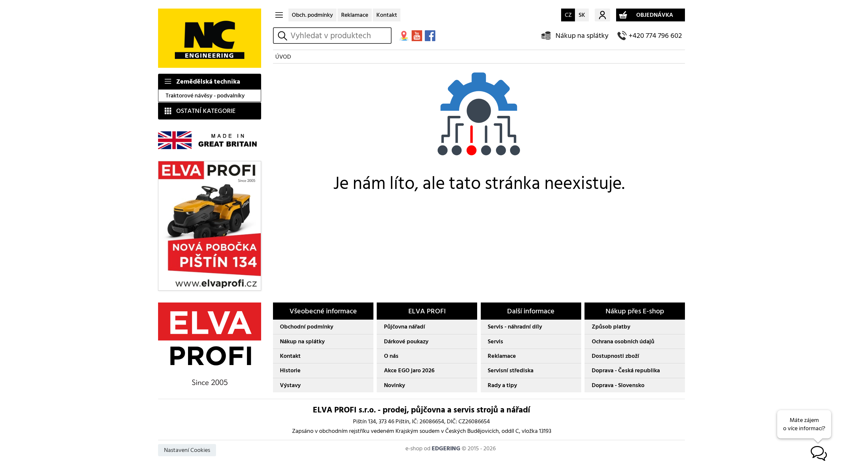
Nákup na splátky (582, 35)
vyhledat (283, 35)
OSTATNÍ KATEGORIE (205, 111)
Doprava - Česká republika (626, 370)
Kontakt (386, 15)
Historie (290, 370)
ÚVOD (283, 57)
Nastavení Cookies (187, 450)
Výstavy (290, 385)
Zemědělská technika (208, 81)
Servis (495, 341)
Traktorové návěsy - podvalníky (205, 95)
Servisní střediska (510, 370)
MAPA (403, 35)
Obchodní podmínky (306, 326)
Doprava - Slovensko (618, 385)
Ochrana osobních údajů (623, 341)
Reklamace (354, 15)
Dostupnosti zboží (615, 356)
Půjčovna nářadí (404, 326)
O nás (391, 356)
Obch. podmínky (312, 15)
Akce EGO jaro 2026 (409, 370)
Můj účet (602, 15)
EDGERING (446, 448)
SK (582, 15)
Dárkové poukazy (406, 341)
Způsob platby (611, 326)
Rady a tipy (502, 385)
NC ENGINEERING (209, 38)
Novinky (394, 385)
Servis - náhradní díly (515, 326)
